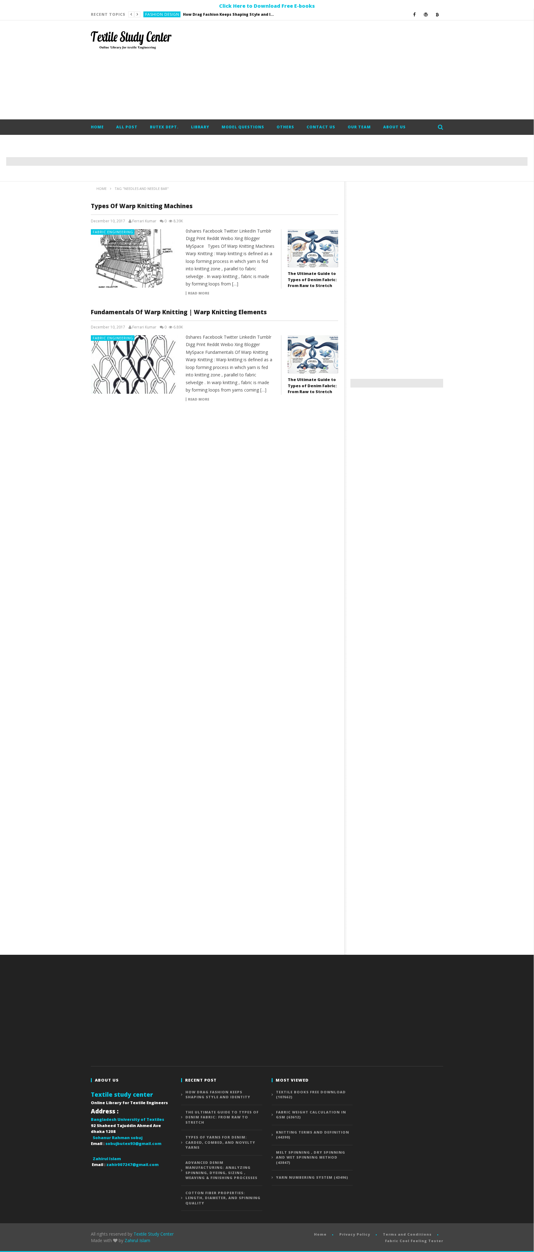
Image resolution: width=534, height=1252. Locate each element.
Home (97, 127)
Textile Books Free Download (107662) (311, 1095)
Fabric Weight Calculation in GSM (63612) (311, 1115)
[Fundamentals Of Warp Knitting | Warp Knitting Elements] (135, 364)
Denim (151, 14)
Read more (198, 293)
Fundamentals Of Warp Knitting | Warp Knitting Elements (179, 312)
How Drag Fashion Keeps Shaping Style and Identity (217, 1095)
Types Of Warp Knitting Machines (142, 206)
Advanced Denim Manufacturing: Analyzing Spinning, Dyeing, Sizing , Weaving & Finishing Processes (221, 1170)
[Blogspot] (437, 14)
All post (127, 127)
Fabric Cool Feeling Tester (414, 1240)
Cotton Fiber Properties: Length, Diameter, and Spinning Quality (223, 1197)
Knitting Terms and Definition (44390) (312, 1135)
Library (200, 127)
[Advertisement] (330, 70)
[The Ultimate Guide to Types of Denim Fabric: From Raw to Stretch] (313, 248)
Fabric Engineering (113, 231)
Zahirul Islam (137, 1240)
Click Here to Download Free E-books (267, 5)
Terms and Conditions (407, 1234)
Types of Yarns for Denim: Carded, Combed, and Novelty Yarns (220, 1142)
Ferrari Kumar (144, 221)
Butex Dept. (164, 127)
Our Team (359, 127)
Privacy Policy (354, 1234)
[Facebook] (414, 14)
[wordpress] (426, 14)
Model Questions (243, 127)
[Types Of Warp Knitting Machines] (135, 258)
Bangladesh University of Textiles (127, 1119)
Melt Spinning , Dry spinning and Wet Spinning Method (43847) (310, 1157)
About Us (394, 127)
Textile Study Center (154, 1234)
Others (285, 127)
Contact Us (321, 127)
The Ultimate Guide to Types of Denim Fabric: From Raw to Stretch (208, 14)
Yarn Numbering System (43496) (312, 1177)
